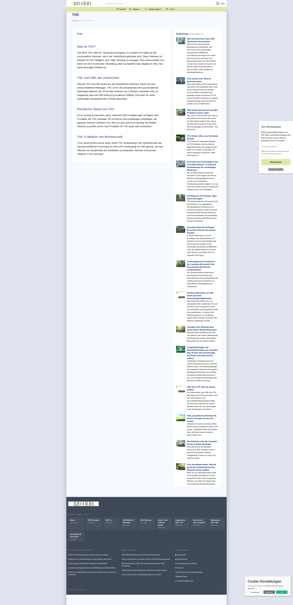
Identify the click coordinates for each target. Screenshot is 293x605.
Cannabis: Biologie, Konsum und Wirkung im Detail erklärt (91, 568)
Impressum (181, 555)
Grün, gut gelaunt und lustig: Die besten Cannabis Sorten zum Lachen (201, 418)
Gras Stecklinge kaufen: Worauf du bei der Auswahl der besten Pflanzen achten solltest (201, 467)
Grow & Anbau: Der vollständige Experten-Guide (141, 574)
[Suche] (137, 3)
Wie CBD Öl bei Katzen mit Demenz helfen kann (141, 555)
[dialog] (268, 586)
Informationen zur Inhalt (187, 563)
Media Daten (182, 576)
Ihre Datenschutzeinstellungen (190, 572)
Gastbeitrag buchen (185, 581)
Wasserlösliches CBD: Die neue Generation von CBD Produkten (143, 564)
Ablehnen (269, 592)
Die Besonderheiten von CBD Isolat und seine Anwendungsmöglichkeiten (200, 295)
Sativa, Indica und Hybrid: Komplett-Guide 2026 (87, 563)
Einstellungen (255, 592)
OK (282, 592)
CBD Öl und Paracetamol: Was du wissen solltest (88, 555)
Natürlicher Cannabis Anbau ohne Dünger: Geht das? (90, 559)
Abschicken (276, 162)
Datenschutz (182, 559)
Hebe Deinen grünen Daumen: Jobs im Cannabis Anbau (144, 570)
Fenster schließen (276, 169)
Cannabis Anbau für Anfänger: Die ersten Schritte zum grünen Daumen (201, 230)
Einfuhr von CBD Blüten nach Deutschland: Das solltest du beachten (92, 573)
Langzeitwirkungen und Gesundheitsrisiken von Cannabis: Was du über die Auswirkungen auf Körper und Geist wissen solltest (202, 352)
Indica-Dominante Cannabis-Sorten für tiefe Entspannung (146, 559)
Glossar (180, 568)
